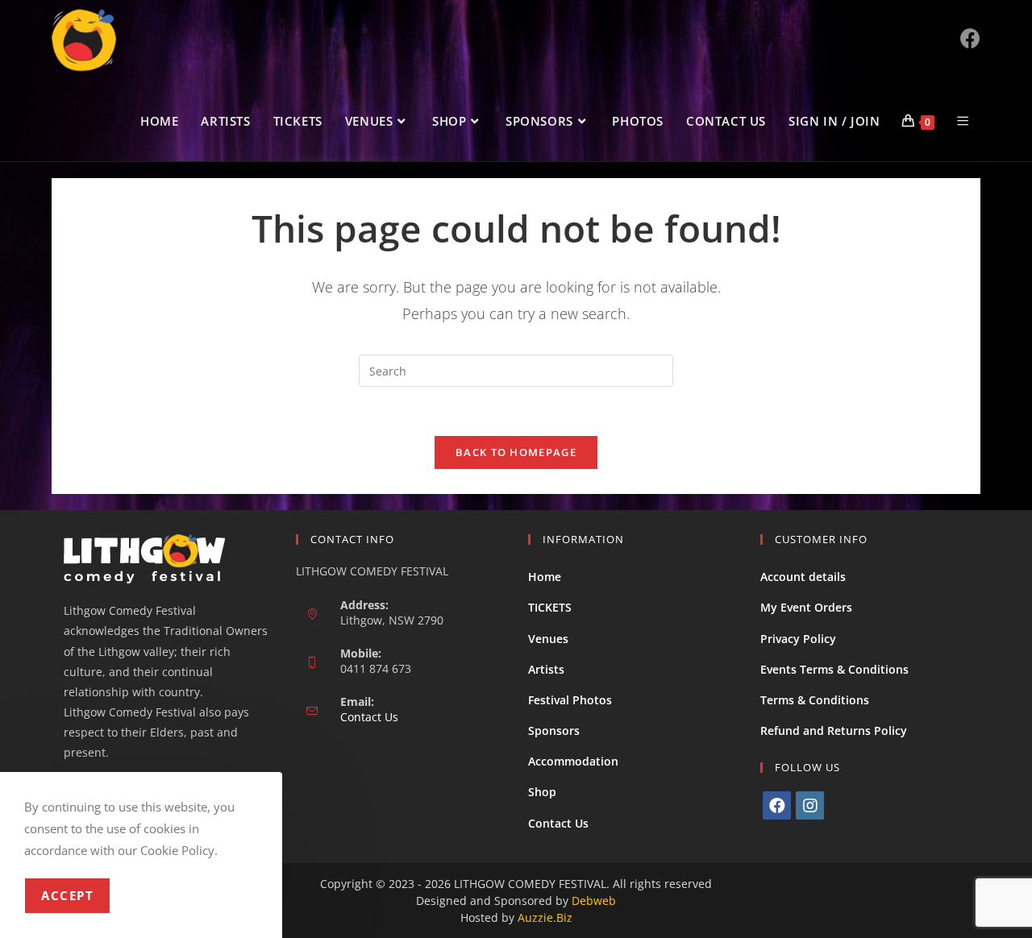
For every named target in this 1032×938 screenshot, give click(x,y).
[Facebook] (777, 805)
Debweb (594, 900)
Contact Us (369, 716)
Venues (548, 638)
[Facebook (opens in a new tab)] (970, 38)
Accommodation (573, 761)
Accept (67, 895)
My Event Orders (806, 607)
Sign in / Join (834, 121)
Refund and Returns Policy (833, 730)
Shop (542, 791)
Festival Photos (570, 700)
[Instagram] (810, 805)
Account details (803, 576)
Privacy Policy (798, 638)
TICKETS (550, 607)
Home (544, 576)
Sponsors (554, 730)
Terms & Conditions (814, 700)
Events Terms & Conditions (834, 669)
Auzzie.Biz (545, 917)
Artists (546, 669)
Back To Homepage (516, 452)
